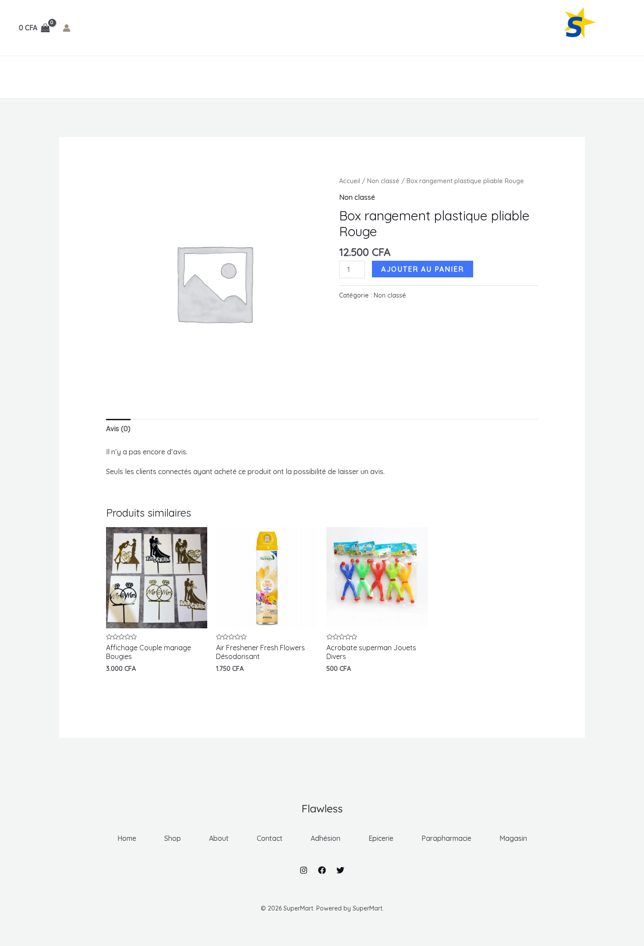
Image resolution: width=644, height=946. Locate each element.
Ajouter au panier (422, 269)
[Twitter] (340, 870)
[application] (195, 77)
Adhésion (175, 77)
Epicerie (224, 77)
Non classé (383, 181)
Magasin (346, 77)
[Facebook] (322, 870)
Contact (130, 77)
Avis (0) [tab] (118, 428)
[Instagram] (304, 870)
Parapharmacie (285, 77)
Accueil (349, 181)
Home (27, 77)
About (91, 77)
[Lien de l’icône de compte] (67, 28)
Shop (58, 77)
